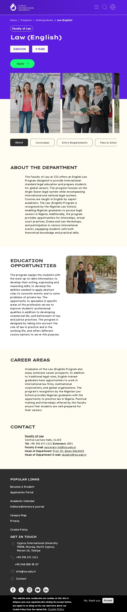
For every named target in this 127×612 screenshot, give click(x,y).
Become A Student (22, 486)
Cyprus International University (26, 8)
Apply (20, 63)
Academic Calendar (22, 501)
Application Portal (21, 492)
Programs (26, 20)
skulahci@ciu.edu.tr (74, 454)
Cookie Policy (19, 529)
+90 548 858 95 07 (26, 564)
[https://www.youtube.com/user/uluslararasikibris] (38, 590)
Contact (21, 578)
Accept (108, 600)
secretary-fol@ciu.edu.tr (60, 447)
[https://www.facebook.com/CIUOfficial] (13, 590)
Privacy (15, 520)
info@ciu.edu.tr (26, 571)
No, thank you (92, 600)
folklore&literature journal (27, 506)
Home (13, 20)
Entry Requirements (75, 142)
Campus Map (18, 515)
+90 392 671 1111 (27, 557)
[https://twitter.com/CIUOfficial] (21, 590)
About (19, 142)
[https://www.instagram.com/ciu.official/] (29, 590)
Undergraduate (44, 20)
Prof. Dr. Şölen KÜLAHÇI (68, 451)
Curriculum (42, 142)
